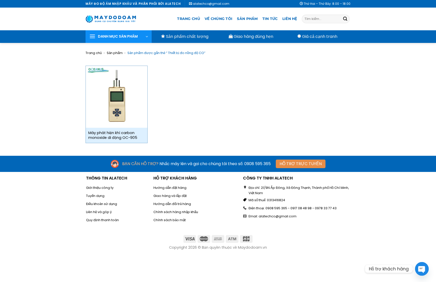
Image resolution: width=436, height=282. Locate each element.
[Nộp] (345, 19)
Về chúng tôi (218, 18)
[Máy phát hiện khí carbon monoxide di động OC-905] (117, 97)
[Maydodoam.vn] (111, 19)
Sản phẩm (247, 18)
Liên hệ (289, 18)
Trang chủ (188, 18)
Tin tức (270, 18)
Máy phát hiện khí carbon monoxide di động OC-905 (112, 135)
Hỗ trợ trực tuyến (301, 164)
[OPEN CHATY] (422, 269)
